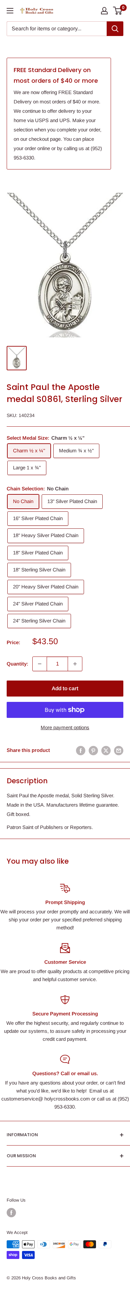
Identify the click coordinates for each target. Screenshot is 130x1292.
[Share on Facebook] (80, 750)
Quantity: (17, 664)
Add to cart (65, 688)
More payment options (65, 727)
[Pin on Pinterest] (93, 750)
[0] (118, 11)
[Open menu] (10, 10)
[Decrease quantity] (40, 664)
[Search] (115, 28)
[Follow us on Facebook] (11, 1212)
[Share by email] (118, 750)
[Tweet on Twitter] (106, 750)
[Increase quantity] (75, 664)
